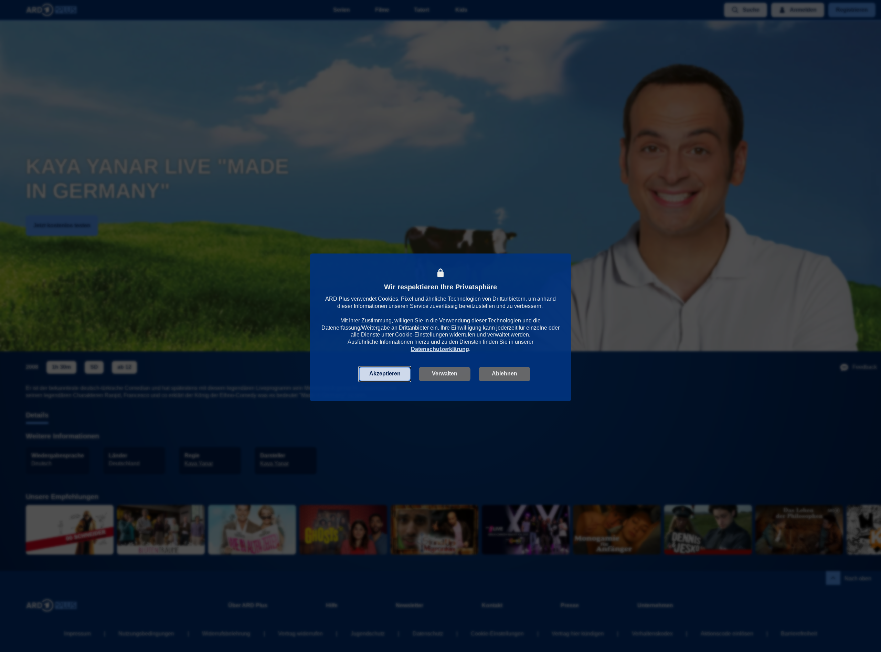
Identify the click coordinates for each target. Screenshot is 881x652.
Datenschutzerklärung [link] (440, 349)
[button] (385, 373)
